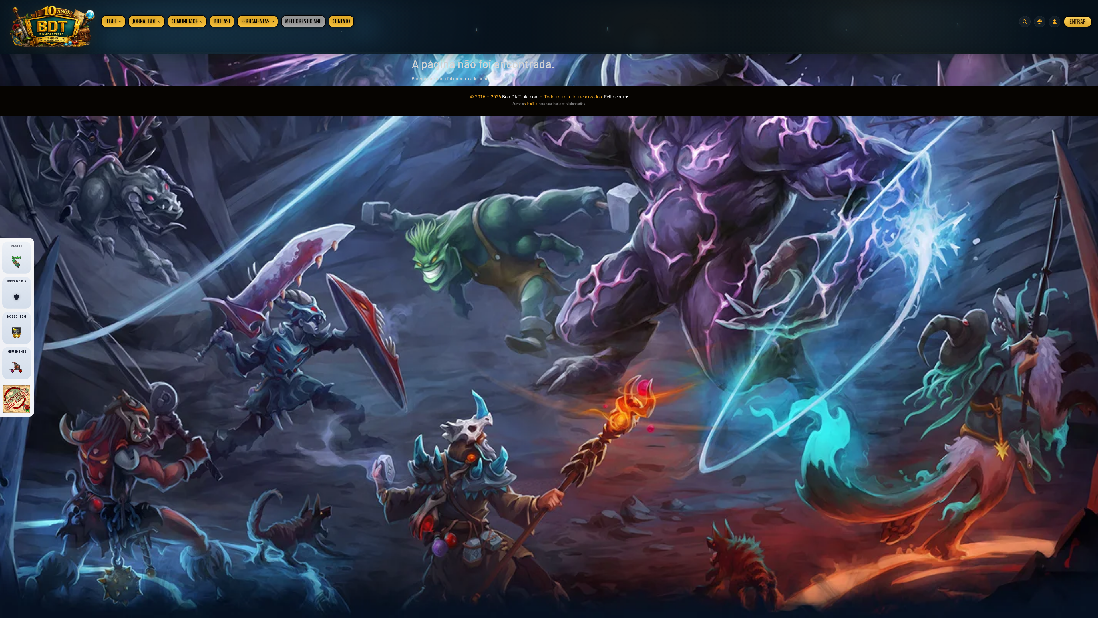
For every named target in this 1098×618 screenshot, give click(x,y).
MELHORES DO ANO (303, 21)
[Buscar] (1025, 21)
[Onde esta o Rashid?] (16, 262)
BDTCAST (222, 21)
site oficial (531, 104)
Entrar (1077, 21)
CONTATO (341, 21)
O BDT (111, 21)
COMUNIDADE (185, 21)
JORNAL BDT (144, 21)
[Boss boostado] (16, 297)
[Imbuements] (16, 367)
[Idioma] (1039, 21)
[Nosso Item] (16, 332)
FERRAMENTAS (255, 21)
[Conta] (1054, 21)
